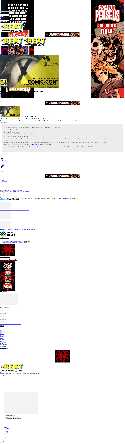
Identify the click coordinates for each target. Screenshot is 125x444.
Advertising (4, 376)
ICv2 (1, 337)
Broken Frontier (2, 331)
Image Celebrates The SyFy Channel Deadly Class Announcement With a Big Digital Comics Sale (17, 191)
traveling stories (4, 181)
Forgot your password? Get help (4, 17)
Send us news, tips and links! (8, 260)
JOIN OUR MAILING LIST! (5, 10)
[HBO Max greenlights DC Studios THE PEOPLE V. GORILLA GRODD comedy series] (2, 316)
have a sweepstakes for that (48, 116)
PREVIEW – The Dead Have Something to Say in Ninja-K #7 (13, 190)
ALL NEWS (3, 52)
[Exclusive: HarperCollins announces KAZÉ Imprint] (9, 304)
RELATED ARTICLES (5, 199)
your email (10, 20)
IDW (6, 54)
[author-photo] (2, 196)
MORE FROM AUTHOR (14, 199)
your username (11, 14)
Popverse (1, 338)
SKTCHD (1, 340)
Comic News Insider (3, 346)
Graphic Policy (2, 335)
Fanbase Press (2, 334)
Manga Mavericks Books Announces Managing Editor (9, 242)
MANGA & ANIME (4, 48)
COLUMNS (3, 51)
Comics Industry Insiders (3, 344)
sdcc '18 (3, 180)
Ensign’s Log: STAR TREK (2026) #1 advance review (9, 219)
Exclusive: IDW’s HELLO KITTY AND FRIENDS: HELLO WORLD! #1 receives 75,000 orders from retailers (17, 229)
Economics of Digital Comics (63, 198)
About (3, 375)
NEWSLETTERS (4, 53)
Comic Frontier (4, 332)
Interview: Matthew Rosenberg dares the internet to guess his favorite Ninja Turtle (14, 210)
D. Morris (1, 307)
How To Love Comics (3, 336)
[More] (26, 98)
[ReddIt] (16, 98)
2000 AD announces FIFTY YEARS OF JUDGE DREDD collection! (10, 324)
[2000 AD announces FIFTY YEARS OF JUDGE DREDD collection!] (2, 322)
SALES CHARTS (4, 50)
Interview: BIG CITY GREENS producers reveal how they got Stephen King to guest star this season (16, 311)
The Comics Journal (3, 342)
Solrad (1, 341)
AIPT (1, 330)
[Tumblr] (23, 98)
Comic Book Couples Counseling (5, 345)
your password (11, 15)
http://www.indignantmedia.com (5, 197)
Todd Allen (1, 94)
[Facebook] (2, 98)
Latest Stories (6, 238)
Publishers (3, 54)
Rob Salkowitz (2, 339)
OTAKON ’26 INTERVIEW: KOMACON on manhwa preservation (11, 241)
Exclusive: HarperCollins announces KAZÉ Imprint (8, 305)
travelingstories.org (32, 148)
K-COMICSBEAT (4, 49)
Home (1, 54)
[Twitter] (5, 98)
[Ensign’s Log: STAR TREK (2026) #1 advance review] (5, 218)
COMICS (3, 47)
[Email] (19, 98)
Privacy (3, 439)
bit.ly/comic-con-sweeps (34, 144)
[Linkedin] (12, 98)
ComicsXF (1, 333)
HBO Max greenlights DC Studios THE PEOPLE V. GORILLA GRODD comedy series (13, 318)
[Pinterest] (9, 98)
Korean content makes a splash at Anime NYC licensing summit (11, 240)
